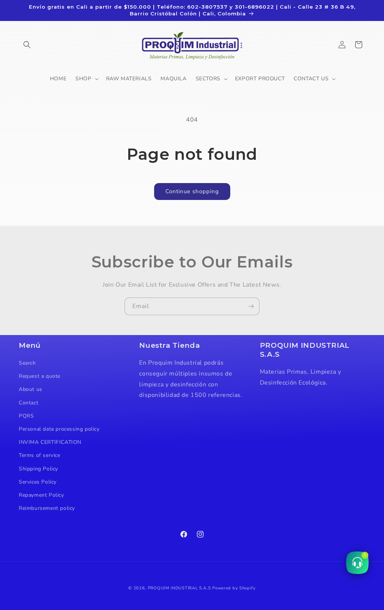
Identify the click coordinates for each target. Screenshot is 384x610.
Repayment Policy (41, 495)
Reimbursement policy (47, 508)
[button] (27, 44)
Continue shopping (192, 191)
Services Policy (38, 481)
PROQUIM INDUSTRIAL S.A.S (179, 588)
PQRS (26, 415)
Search (27, 363)
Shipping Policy (38, 468)
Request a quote (39, 376)
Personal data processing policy (59, 429)
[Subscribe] (251, 306)
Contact (28, 402)
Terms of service (39, 455)
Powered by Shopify (234, 588)
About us (30, 389)
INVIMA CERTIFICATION (50, 442)
